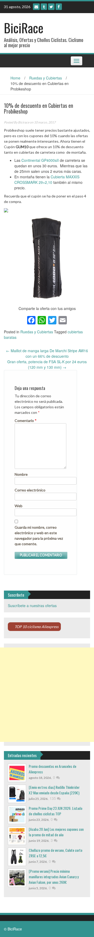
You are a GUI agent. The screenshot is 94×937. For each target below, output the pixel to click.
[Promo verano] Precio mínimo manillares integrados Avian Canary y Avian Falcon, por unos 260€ (54, 876)
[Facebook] (59, 6)
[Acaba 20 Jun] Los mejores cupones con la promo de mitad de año (56, 831)
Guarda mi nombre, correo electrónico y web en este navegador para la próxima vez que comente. (39, 535)
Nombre (21, 474)
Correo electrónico (30, 490)
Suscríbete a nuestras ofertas (32, 605)
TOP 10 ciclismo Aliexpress (36, 626)
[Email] (36, 6)
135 (53, 798)
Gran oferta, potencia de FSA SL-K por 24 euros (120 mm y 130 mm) (47, 364)
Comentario (26, 420)
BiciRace (23, 27)
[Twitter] (51, 6)
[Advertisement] (47, 694)
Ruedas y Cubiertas (45, 78)
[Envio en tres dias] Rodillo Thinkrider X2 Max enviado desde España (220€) (54, 789)
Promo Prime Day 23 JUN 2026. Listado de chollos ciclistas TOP (55, 810)
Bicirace (23, 122)
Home (15, 78)
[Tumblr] (44, 6)
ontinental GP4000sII (41, 160)
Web (18, 506)
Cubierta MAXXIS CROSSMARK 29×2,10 (46, 179)
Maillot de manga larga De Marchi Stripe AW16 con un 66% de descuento (47, 353)
